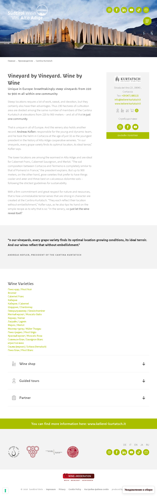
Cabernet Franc (16, 296)
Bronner (12, 293)
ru (147, 445)
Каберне (12, 300)
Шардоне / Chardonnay (20, 307)
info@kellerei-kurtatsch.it (128, 100)
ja (142, 445)
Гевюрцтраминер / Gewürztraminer (26, 311)
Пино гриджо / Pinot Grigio (22, 332)
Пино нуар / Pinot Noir (20, 289)
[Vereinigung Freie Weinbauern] (73, 452)
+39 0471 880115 (130, 96)
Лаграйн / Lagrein (17, 321)
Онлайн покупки (128, 135)
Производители (25, 61)
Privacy (62, 489)
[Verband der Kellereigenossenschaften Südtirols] (33, 452)
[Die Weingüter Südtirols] (54, 452)
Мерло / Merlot (16, 325)
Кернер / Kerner (16, 318)
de (125, 445)
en (136, 445)
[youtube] (131, 10)
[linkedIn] (124, 10)
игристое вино (16, 343)
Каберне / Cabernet (18, 304)
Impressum (51, 489)
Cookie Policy (75, 489)
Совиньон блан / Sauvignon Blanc (25, 339)
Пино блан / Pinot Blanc (20, 350)
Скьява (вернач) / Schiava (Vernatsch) (27, 347)
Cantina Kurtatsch (44, 61)
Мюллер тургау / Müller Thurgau (24, 329)
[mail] (146, 10)
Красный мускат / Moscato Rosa (25, 336)
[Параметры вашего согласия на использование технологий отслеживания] (5, 491)
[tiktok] (139, 10)
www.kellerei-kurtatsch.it (128, 104)
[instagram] (109, 10)
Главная (11, 61)
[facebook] (117, 10)
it (130, 445)
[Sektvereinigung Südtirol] (14, 452)
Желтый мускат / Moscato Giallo (25, 314)
